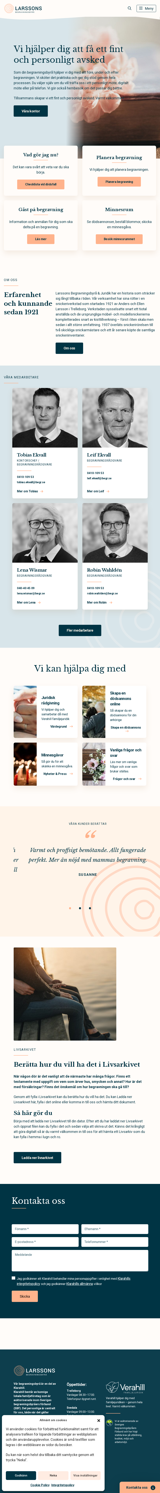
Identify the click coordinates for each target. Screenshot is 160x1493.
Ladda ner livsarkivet (37, 1158)
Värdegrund (59, 726)
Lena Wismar (32, 570)
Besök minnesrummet (119, 239)
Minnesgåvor (52, 755)
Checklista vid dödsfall (40, 184)
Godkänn (21, 1475)
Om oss (69, 348)
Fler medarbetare (80, 630)
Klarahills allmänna (79, 1284)
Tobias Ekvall (31, 455)
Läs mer (41, 239)
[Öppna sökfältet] (129, 8)
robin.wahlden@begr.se (102, 593)
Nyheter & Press (55, 774)
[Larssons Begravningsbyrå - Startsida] (34, 1370)
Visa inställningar (85, 1475)
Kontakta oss (137, 1487)
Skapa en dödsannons (126, 727)
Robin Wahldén (104, 570)
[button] (99, 1420)
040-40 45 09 (26, 588)
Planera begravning (119, 182)
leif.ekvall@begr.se (99, 478)
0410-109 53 (25, 477)
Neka (53, 1475)
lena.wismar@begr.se (31, 593)
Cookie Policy (40, 1485)
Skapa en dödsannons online (120, 698)
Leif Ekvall (99, 455)
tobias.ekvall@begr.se (31, 482)
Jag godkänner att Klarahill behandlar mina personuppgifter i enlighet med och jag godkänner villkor (74, 1281)
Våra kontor (31, 111)
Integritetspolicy (62, 1485)
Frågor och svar (124, 779)
